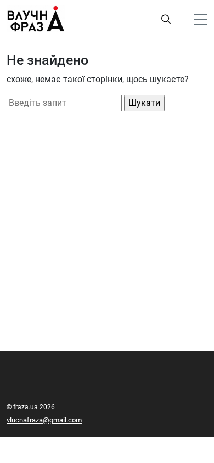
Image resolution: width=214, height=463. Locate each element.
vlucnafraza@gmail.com (44, 420)
